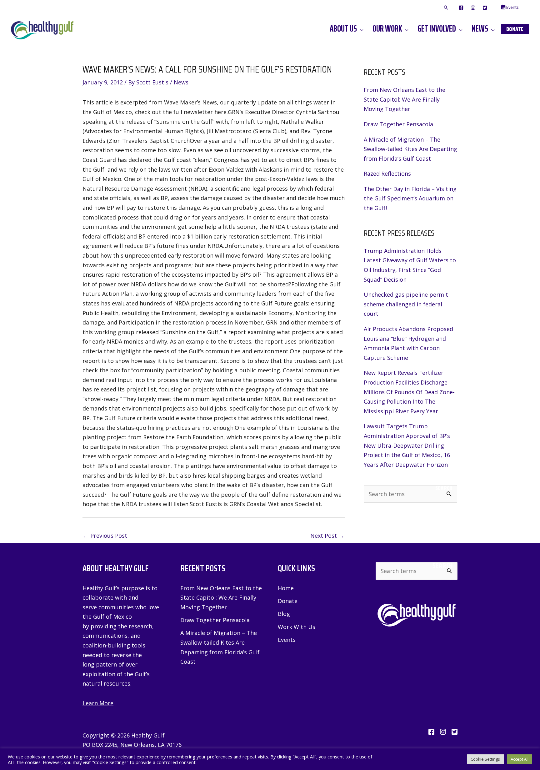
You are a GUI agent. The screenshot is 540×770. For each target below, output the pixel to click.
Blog (284, 613)
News (181, 82)
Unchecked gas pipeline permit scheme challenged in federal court (406, 304)
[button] (446, 8)
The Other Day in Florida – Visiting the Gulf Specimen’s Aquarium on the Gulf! (410, 198)
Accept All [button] (519, 759)
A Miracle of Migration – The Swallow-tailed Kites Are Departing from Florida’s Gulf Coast (410, 149)
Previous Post (105, 535)
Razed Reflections (387, 173)
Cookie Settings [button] (485, 759)
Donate (288, 601)
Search (443, 488)
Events (287, 639)
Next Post (327, 535)
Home (286, 588)
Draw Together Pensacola (398, 124)
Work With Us (296, 627)
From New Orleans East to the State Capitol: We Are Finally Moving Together (404, 99)
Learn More (97, 703)
